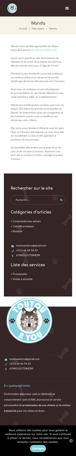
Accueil (23, 28)
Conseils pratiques (23, 226)
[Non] (71, 441)
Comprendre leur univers (27, 221)
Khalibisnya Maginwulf (44, 49)
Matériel (17, 231)
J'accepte (38, 448)
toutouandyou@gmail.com (31, 245)
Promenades (20, 274)
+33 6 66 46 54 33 (27, 250)
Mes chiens (38, 28)
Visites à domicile (22, 279)
